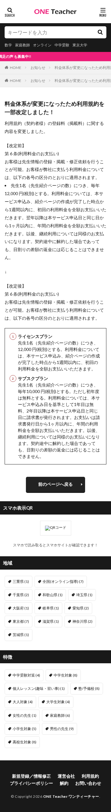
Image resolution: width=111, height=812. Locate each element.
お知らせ (38, 67)
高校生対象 (24, 742)
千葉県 (21, 594)
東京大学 (79, 45)
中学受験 (62, 45)
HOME (15, 67)
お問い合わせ (88, 783)
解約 (64, 783)
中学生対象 (65, 675)
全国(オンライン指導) (63, 581)
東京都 (21, 621)
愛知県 (80, 608)
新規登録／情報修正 (31, 776)
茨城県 (21, 634)
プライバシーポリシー (31, 783)
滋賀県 (51, 621)
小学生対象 (24, 728)
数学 (8, 45)
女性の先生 (24, 715)
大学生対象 (58, 701)
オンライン (42, 45)
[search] (100, 32)
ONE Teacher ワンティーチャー (71, 796)
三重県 (21, 581)
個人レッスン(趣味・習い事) (39, 688)
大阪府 (21, 608)
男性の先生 (62, 728)
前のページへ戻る (55, 484)
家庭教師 (22, 45)
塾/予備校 (89, 688)
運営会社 (66, 776)
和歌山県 (53, 594)
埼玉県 (84, 594)
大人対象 (23, 701)
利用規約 (90, 776)
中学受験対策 (26, 675)
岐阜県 (51, 608)
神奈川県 (82, 621)
